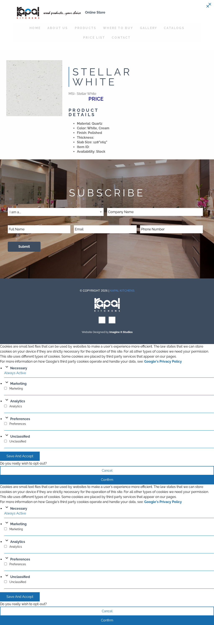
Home (35, 28)
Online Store (95, 12)
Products (86, 28)
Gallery (148, 28)
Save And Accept (19, 456)
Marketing (18, 384)
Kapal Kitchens (122, 290)
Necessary (18, 368)
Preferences (20, 419)
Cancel (107, 471)
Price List (94, 37)
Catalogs (174, 28)
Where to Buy (118, 28)
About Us (57, 28)
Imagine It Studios (120, 332)
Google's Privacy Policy (163, 361)
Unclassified (20, 436)
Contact (121, 37)
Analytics (17, 401)
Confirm (107, 480)
